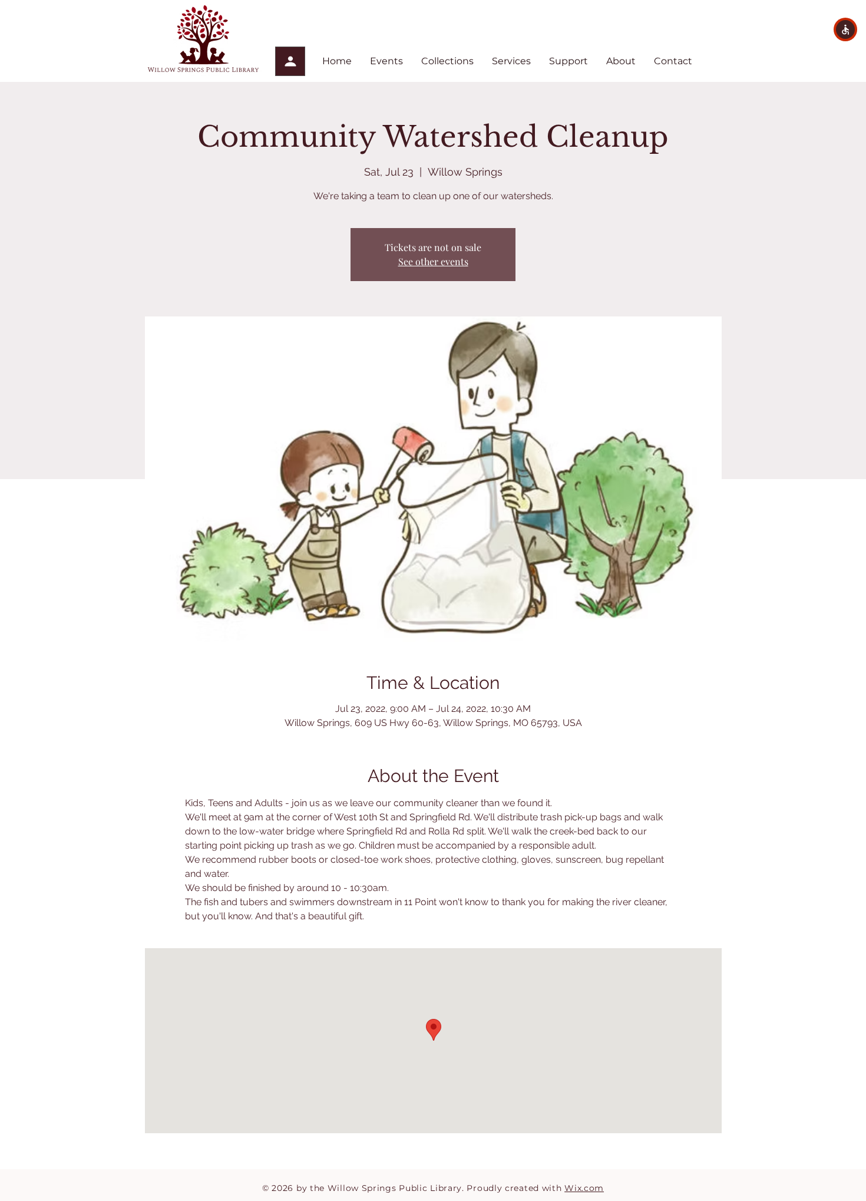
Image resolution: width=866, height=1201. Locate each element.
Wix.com (584, 1188)
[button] (845, 29)
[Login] (290, 61)
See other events (433, 261)
